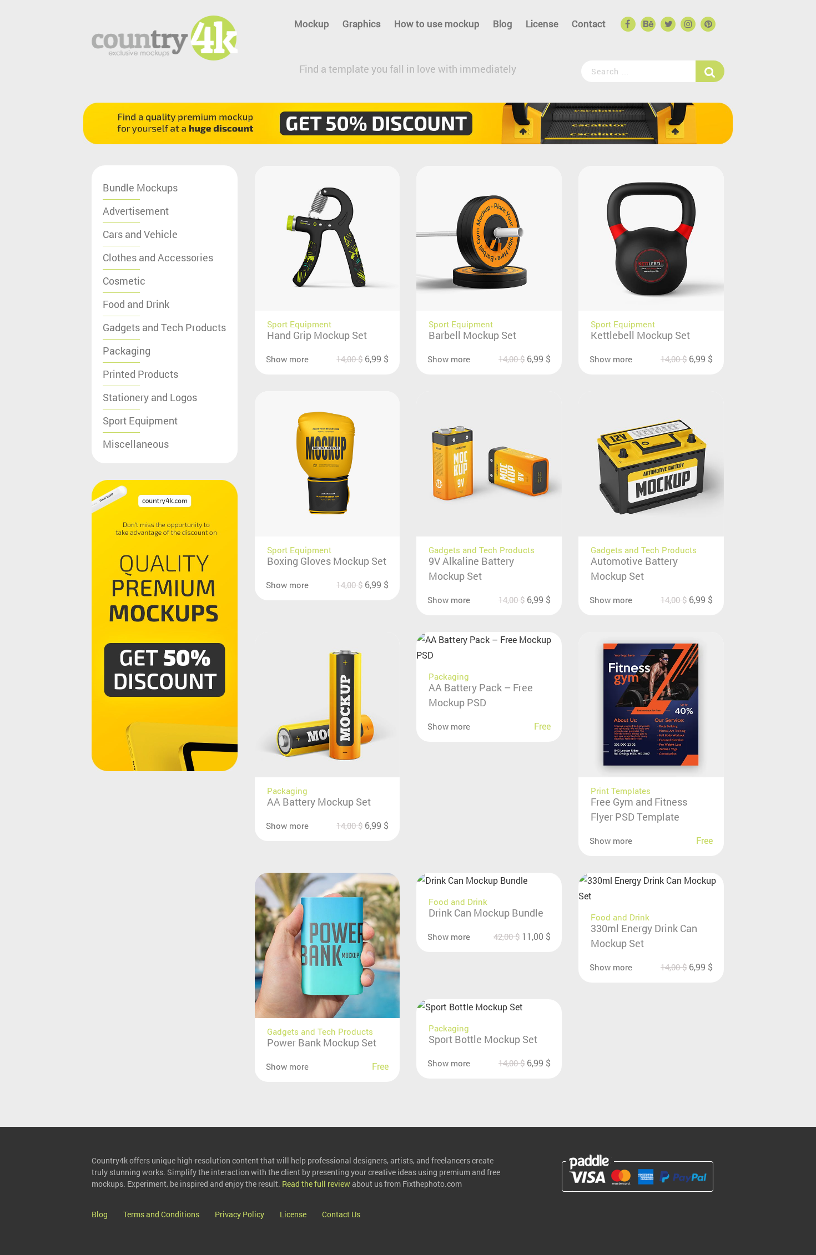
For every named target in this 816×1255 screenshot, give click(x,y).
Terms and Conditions (161, 1214)
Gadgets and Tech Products (164, 327)
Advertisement (136, 210)
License (542, 23)
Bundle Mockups (140, 187)
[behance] (647, 24)
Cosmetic (124, 280)
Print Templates (621, 790)
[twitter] (667, 24)
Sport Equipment (140, 420)
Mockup (311, 23)
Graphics (361, 23)
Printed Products (140, 374)
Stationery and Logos (150, 397)
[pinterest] (707, 24)
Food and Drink (136, 304)
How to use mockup (437, 23)
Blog (502, 23)
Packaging (126, 350)
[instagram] (687, 24)
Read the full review (316, 1183)
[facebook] (627, 24)
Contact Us (341, 1214)
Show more (287, 359)
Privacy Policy (239, 1214)
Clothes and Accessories (158, 257)
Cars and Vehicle (140, 234)
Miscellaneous (136, 444)
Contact (589, 23)
